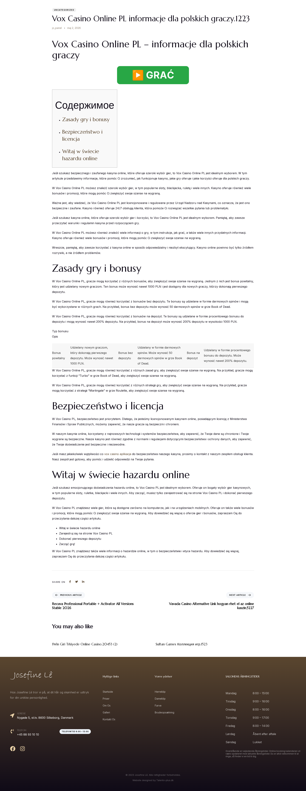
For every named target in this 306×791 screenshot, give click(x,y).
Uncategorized (64, 10)
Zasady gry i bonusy (85, 119)
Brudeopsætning (164, 712)
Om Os (250, 11)
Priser (235, 11)
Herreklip (160, 691)
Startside (218, 11)
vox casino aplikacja (117, 454)
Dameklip (160, 698)
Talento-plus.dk (165, 780)
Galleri (266, 11)
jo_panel (57, 27)
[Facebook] (12, 748)
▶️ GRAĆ (153, 75)
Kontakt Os (285, 11)
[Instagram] (22, 748)
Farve (158, 705)
